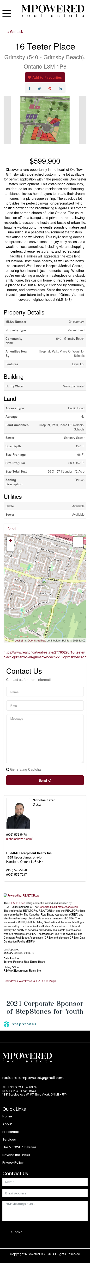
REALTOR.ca (17, 903)
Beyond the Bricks (16, 1155)
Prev (7, 120)
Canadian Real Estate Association (58, 907)
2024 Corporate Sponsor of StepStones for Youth (45, 1008)
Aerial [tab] (11, 528)
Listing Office (11, 966)
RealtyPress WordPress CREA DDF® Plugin (30, 981)
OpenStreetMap (37, 640)
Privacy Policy (13, 1162)
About (7, 1124)
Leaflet (19, 640)
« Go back (15, 31)
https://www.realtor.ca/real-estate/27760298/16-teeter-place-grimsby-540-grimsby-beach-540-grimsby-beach (45, 654)
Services (9, 1139)
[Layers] (78, 542)
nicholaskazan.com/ (19, 839)
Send (43, 780)
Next (82, 120)
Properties (10, 1131)
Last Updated (11, 949)
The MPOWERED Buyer (19, 1147)
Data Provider (12, 958)
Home (7, 1116)
